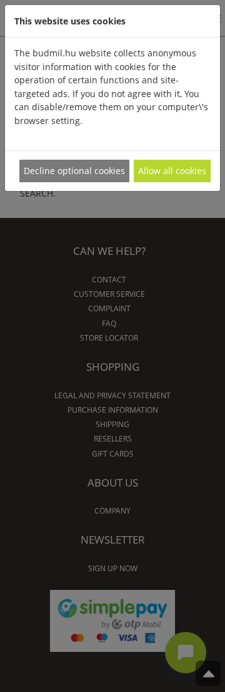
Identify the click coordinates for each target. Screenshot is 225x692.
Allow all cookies (172, 171)
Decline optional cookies (74, 171)
